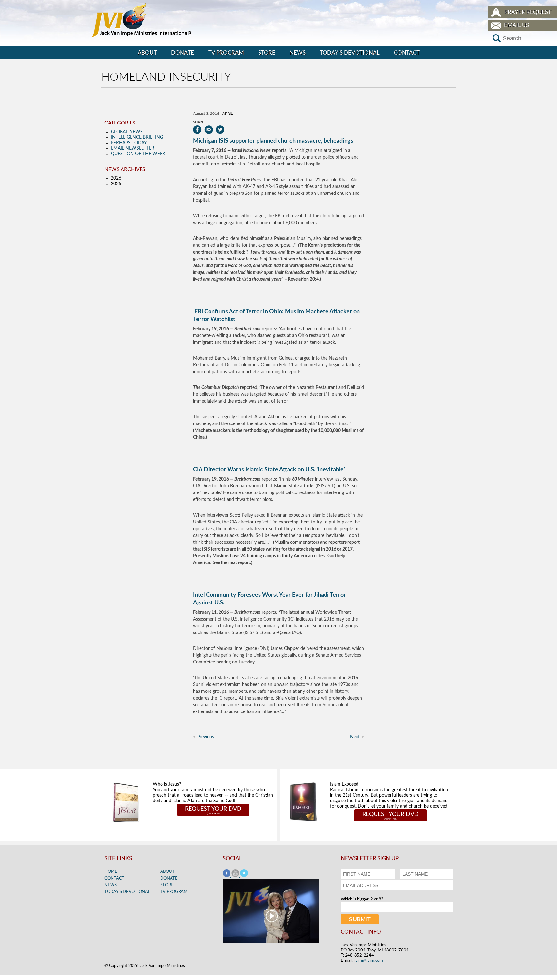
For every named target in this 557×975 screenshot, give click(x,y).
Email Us (516, 25)
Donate (182, 52)
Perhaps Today (129, 143)
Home (110, 872)
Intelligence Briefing (137, 137)
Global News (127, 132)
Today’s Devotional (350, 52)
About (147, 52)
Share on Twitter (220, 129)
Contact (407, 52)
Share (198, 122)
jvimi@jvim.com (368, 961)
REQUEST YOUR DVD (213, 809)
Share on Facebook (197, 129)
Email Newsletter (132, 148)
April (227, 113)
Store (266, 52)
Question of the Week (138, 154)
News (297, 52)
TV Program (226, 52)
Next (355, 737)
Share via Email (208, 129)
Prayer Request (527, 12)
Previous (205, 737)
